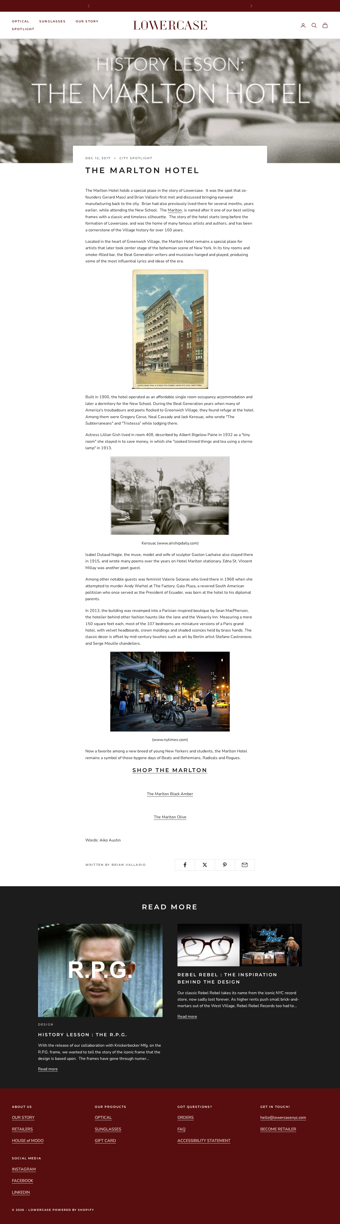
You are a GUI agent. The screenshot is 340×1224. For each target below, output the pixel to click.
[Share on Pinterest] (225, 864)
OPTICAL (20, 21)
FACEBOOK (22, 1180)
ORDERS (185, 1117)
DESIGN (46, 1024)
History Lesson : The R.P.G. (82, 1034)
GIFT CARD (105, 1140)
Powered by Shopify (73, 1210)
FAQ (181, 1129)
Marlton (175, 210)
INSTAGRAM (24, 1169)
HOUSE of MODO (28, 1140)
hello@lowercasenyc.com (283, 1117)
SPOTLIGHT (23, 29)
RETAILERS (22, 1129)
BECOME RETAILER (278, 1129)
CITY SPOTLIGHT (135, 158)
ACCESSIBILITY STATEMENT (203, 1140)
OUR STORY (87, 21)
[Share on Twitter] (205, 864)
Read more (48, 1069)
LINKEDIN (21, 1192)
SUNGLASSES (52, 21)
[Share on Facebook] (185, 864)
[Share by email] (245, 864)
